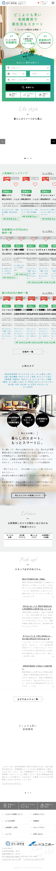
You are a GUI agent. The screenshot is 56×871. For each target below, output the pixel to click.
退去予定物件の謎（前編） (34, 579)
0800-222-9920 (13, 857)
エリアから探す (30, 806)
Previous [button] (2, 141)
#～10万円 (28, 387)
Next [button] (53, 141)
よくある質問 (10, 821)
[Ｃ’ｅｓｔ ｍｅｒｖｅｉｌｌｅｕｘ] (32, 260)
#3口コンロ (26, 379)
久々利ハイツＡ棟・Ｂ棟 (12, 250)
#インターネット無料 (47, 209)
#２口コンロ (42, 384)
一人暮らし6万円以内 (14, 149)
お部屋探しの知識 (46, 536)
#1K (15, 270)
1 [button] (26, 159)
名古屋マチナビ (21, 536)
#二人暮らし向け (16, 382)
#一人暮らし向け (44, 374)
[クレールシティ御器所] (7, 321)
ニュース (8, 834)
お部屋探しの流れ (11, 827)
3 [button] (32, 159)
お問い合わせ (38, 834)
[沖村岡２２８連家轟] (19, 321)
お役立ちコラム (38, 814)
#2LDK (11, 384)
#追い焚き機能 (31, 212)
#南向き (16, 379)
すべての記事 (10, 536)
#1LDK (23, 384)
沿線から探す (12, 806)
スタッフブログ (38, 827)
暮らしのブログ (34, 536)
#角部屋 (8, 379)
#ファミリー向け (44, 377)
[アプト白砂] (30, 199)
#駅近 (5, 382)
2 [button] (29, 159)
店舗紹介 (36, 821)
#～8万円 (29, 382)
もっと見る (47, 173)
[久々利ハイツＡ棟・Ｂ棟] (7, 260)
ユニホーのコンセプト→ (12, 783)
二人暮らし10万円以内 (41, 149)
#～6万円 (20, 268)
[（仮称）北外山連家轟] (44, 321)
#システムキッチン (8, 209)
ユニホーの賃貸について (14, 814)
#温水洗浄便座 (10, 374)
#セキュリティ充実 (27, 377)
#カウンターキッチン (44, 382)
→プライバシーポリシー (32, 859)
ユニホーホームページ (10, 859)
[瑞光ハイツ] (10, 199)
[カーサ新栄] (19, 260)
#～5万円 (8, 273)
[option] (14, 141)
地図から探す (49, 806)
